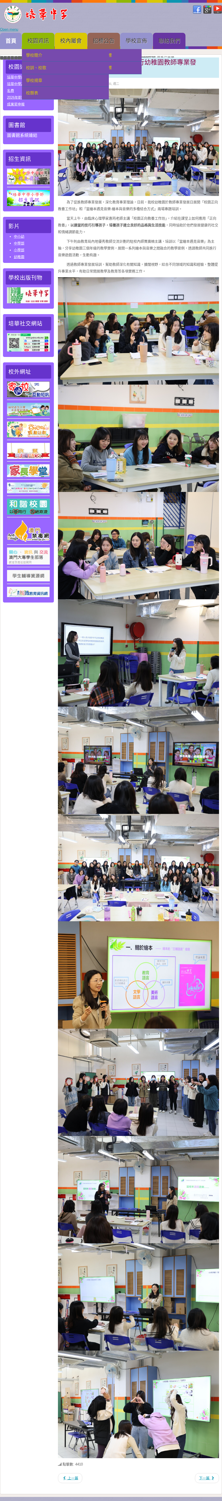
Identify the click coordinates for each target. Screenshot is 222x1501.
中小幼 (19, 236)
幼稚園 (19, 257)
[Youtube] (217, 9)
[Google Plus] (207, 9)
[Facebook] (197, 9)
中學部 (19, 243)
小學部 (19, 250)
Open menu (9, 29)
